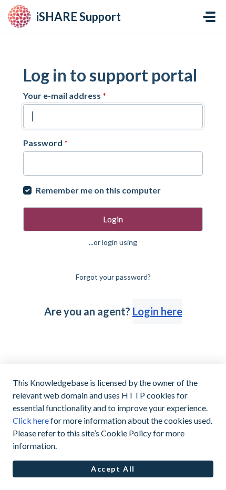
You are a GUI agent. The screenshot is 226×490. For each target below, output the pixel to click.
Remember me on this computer (98, 190)
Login (113, 219)
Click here (31, 420)
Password (45, 143)
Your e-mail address (64, 95)
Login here (157, 311)
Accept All (113, 468)
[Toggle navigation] (209, 16)
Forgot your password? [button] (113, 276)
